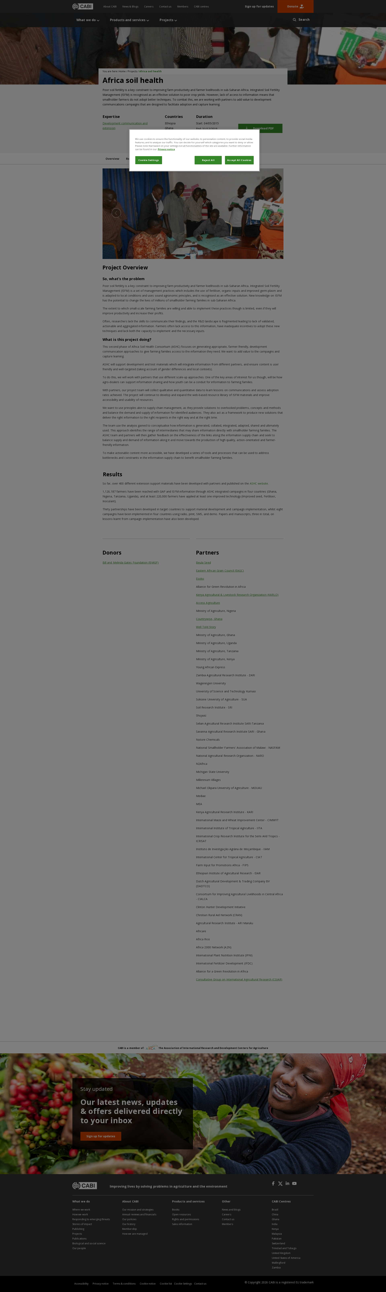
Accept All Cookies (239, 160)
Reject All (208, 160)
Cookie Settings (148, 160)
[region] (194, 150)
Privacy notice (166, 149)
